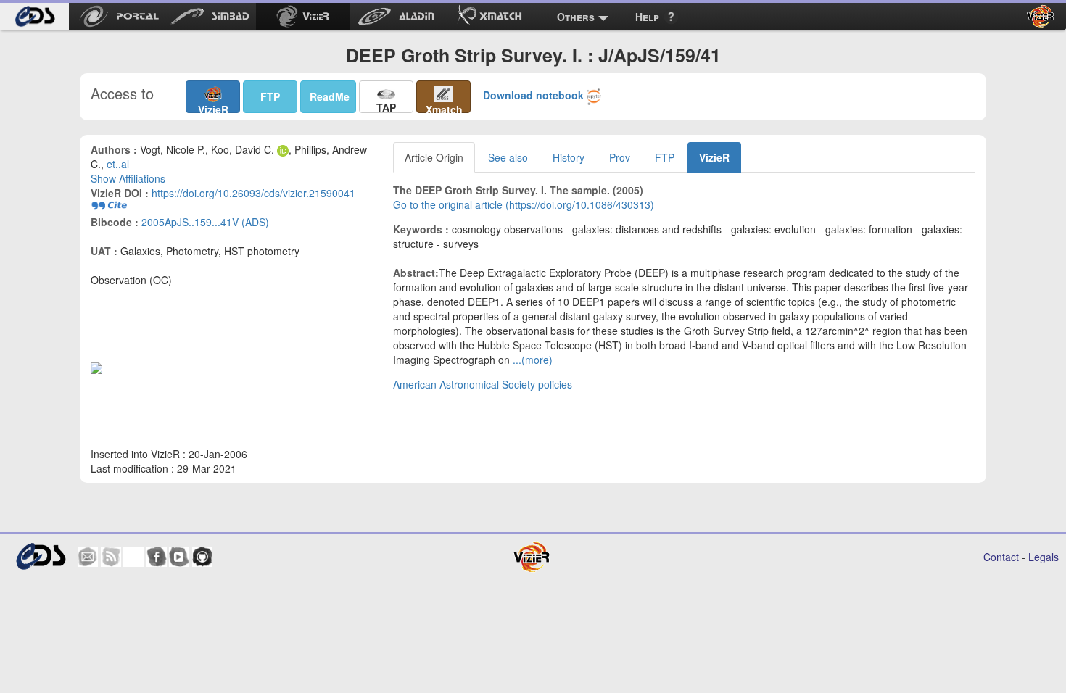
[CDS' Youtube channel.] (179, 557)
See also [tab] (508, 157)
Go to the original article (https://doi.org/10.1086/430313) (523, 204)
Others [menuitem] (576, 16)
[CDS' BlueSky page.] (133, 557)
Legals (1043, 556)
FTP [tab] (664, 157)
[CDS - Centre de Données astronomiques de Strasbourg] (40, 556)
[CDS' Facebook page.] (156, 557)
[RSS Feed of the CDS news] (111, 557)
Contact (1001, 556)
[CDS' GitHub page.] (202, 557)
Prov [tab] (619, 157)
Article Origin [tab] (434, 157)
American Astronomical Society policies (482, 384)
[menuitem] (34, 16)
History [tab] (568, 157)
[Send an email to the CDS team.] (88, 557)
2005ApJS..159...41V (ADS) (205, 222)
